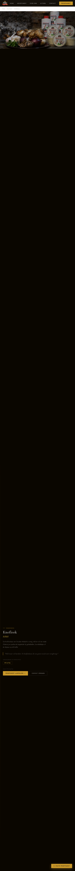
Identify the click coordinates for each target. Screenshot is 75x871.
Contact (52, 3)
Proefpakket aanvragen (14, 673)
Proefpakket (66, 3)
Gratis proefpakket (62, 866)
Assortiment (22, 3)
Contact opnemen (38, 673)
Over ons (33, 3)
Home (12, 3)
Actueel (43, 3)
